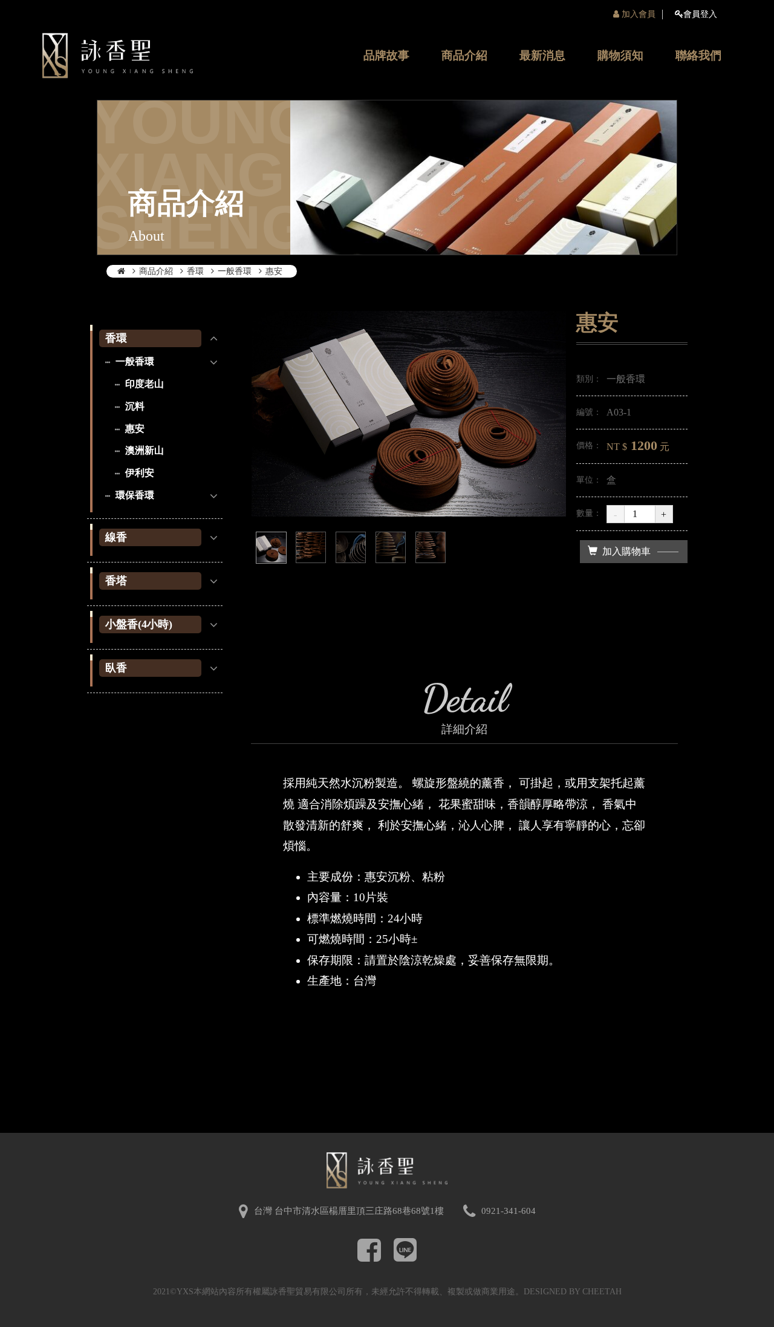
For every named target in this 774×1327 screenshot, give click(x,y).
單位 (584, 479)
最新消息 (542, 55)
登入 (700, 14)
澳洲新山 (143, 450)
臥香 (116, 668)
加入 (637, 14)
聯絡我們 (698, 55)
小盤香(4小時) (138, 624)
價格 (584, 445)
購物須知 (620, 55)
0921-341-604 (508, 1211)
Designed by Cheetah (573, 1291)
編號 (584, 412)
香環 (195, 271)
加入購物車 (626, 551)
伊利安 (138, 473)
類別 (584, 378)
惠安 (273, 271)
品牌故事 (386, 55)
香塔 (116, 581)
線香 (116, 537)
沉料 (134, 406)
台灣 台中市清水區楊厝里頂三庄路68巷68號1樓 (349, 1211)
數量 (584, 513)
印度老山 (143, 384)
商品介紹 (464, 55)
